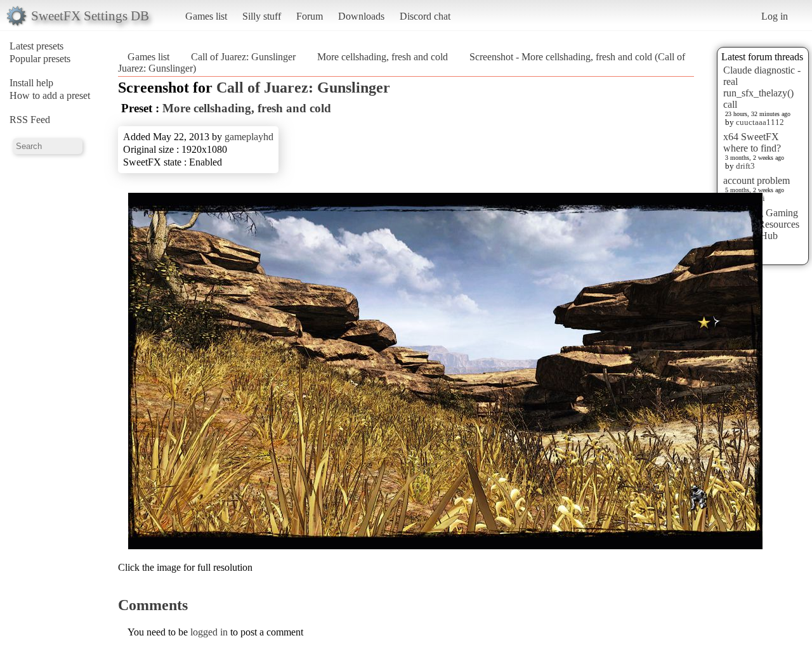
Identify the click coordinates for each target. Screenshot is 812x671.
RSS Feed (30, 119)
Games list (206, 16)
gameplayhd (249, 136)
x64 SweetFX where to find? (752, 142)
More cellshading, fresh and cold (382, 56)
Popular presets (40, 58)
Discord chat (425, 16)
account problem (756, 180)
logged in (209, 632)
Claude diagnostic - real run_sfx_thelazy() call (762, 87)
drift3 (745, 166)
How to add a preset (50, 95)
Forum (309, 16)
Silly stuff (261, 16)
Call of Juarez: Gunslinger (243, 56)
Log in (774, 16)
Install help (31, 82)
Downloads (361, 16)
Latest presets (36, 46)
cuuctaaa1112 (760, 122)
